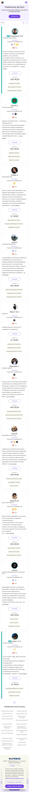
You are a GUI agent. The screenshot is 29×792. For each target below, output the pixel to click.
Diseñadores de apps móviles (22, 739)
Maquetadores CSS (7, 713)
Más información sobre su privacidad (16, 778)
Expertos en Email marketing (7, 748)
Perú (16, 47)
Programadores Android (7, 711)
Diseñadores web (21, 745)
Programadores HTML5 (7, 719)
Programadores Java (21, 713)
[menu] (26, 2)
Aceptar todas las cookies (14, 786)
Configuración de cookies (14, 782)
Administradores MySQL (22, 720)
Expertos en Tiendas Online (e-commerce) (7, 744)
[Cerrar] (27, 780)
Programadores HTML (7, 716)
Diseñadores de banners (7, 741)
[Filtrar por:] (23, 23)
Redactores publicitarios (7, 733)
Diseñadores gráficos (21, 724)
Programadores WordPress (7, 727)
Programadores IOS (22, 711)
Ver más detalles (15, 205)
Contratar (15, 73)
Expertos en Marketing (22, 734)
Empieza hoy (14, 16)
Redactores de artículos (7, 730)
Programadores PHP (7, 724)
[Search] (27, 22)
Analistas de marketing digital (21, 731)
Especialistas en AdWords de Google (22, 727)
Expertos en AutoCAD (7, 738)
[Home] (2, 2)
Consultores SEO (22, 742)
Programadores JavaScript (22, 717)
